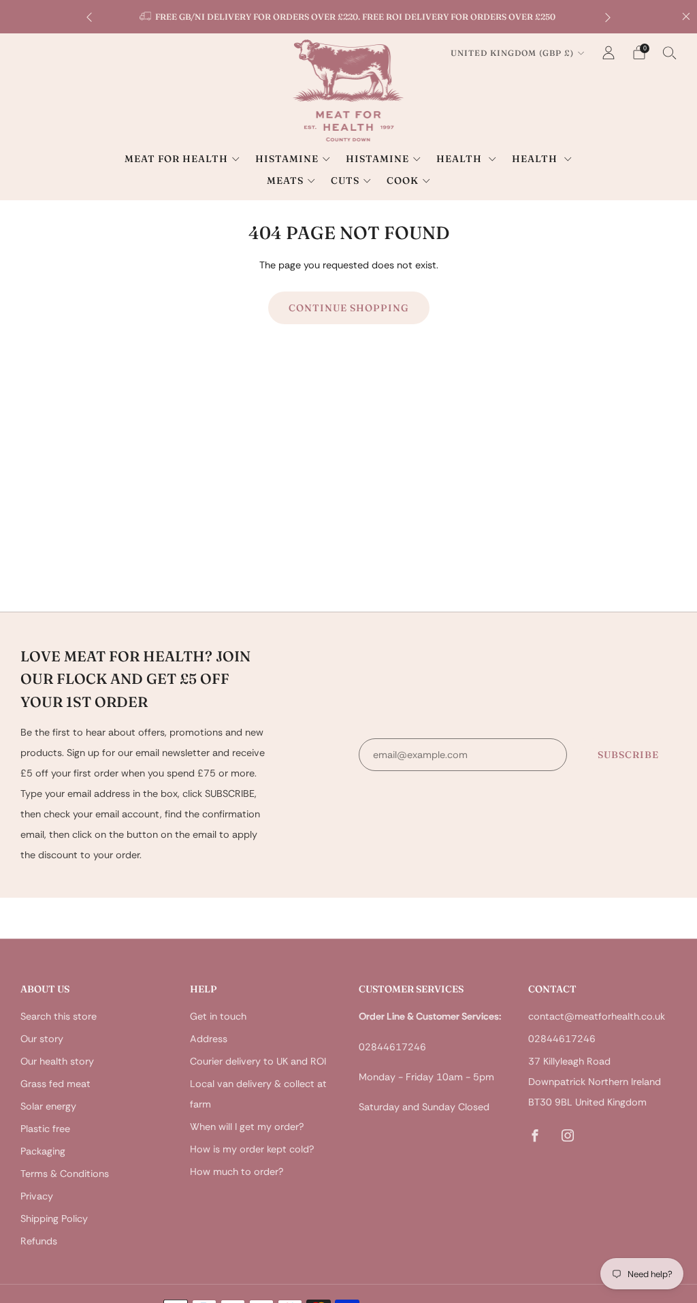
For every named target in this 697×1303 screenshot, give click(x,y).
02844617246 (562, 1039)
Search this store (58, 1016)
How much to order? (236, 1171)
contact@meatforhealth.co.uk (596, 1016)
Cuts (345, 180)
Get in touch (218, 1016)
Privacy (36, 1196)
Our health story (57, 1061)
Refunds (38, 1241)
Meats (285, 180)
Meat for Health (176, 159)
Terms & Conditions (64, 1173)
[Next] (608, 16)
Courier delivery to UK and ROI (258, 1061)
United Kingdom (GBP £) (512, 53)
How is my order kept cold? (252, 1149)
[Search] (670, 52)
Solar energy (48, 1106)
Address (208, 1039)
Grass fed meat (55, 1084)
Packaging (42, 1151)
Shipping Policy (54, 1218)
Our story (41, 1039)
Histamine (287, 159)
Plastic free (45, 1129)
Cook (403, 180)
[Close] (686, 16)
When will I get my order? (247, 1126)
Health (460, 159)
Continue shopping (349, 308)
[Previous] (89, 16)
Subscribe (628, 755)
